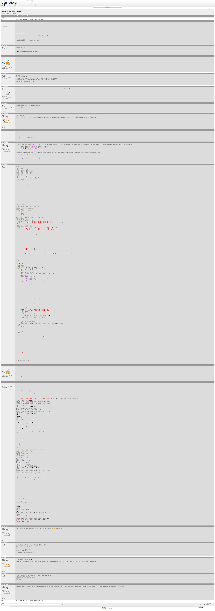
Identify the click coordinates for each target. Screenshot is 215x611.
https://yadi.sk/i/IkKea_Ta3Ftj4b (21, 76)
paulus (3, 115)
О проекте (119, 7)
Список (3, 15)
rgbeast (3, 88)
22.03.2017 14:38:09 (4, 557)
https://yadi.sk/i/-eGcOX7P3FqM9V (22, 33)
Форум (107, 7)
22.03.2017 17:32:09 (4, 573)
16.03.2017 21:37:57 (4, 103)
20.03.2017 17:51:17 (4, 142)
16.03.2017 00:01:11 (4, 86)
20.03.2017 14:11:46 (4, 129)
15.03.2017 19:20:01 (4, 73)
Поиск (20, 15)
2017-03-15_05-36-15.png (22, 51)
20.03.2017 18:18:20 (4, 164)
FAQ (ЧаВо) (16, 15)
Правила (12, 15)
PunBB (212, 603)
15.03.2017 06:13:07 (4, 45)
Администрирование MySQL (23, 19)
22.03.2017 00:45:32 (4, 526)
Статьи (101, 7)
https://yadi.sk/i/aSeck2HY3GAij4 (21, 135)
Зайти (28, 15)
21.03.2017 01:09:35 (4, 365)
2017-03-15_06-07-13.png (22, 40)
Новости (96, 7)
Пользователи (7, 15)
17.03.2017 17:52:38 (4, 113)
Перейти (3, 603)
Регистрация (24, 15)
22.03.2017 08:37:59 (4, 542)
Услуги (113, 7)
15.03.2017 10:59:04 (4, 56)
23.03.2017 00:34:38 (4, 584)
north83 (3, 22)
